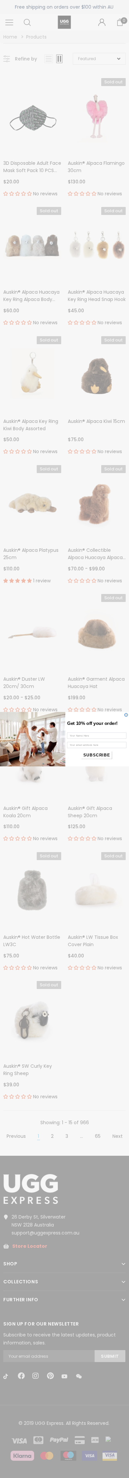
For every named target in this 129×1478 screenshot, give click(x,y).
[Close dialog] (126, 715)
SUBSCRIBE (96, 755)
